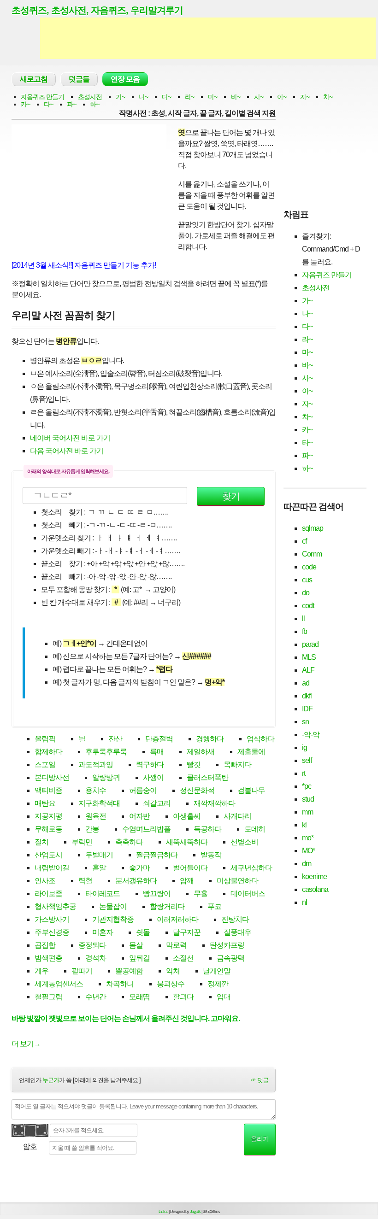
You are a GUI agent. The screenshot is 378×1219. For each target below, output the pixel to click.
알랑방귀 (106, 777)
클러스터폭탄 (207, 777)
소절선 (183, 958)
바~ (235, 96)
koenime (314, 876)
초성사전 (90, 96)
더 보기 (26, 1044)
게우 (41, 971)
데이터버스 (247, 893)
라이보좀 (48, 893)
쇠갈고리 (157, 803)
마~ (212, 96)
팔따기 (81, 971)
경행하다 (210, 739)
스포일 (45, 764)
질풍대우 (237, 932)
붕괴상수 (170, 984)
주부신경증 (52, 932)
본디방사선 (52, 777)
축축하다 (129, 842)
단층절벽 (159, 739)
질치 (41, 842)
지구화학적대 (99, 803)
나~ (143, 96)
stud (308, 799)
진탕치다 (235, 919)
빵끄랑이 (157, 893)
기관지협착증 (113, 919)
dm (306, 863)
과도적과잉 (95, 764)
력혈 (85, 881)
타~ (48, 104)
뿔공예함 (129, 971)
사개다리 (237, 816)
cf (304, 541)
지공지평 (48, 816)
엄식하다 (260, 739)
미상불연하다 (237, 881)
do (305, 593)
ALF (308, 670)
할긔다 (183, 997)
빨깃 (194, 764)
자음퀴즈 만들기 (42, 96)
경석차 (95, 958)
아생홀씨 (187, 816)
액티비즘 (48, 790)
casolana (315, 889)
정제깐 (217, 984)
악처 (173, 971)
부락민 (81, 842)
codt (308, 606)
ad (305, 683)
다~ (166, 96)
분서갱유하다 (136, 881)
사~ (258, 96)
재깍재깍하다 (214, 803)
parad (310, 644)
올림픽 (45, 739)
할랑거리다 (167, 906)
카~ (25, 104)
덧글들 (79, 79)
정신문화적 (197, 790)
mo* (307, 838)
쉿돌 (143, 932)
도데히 (254, 829)
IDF (307, 709)
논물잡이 (113, 906)
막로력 (176, 945)
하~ (94, 104)
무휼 (200, 893)
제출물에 (251, 752)
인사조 (45, 881)
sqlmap (312, 528)
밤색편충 (48, 958)
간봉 (92, 829)
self (307, 760)
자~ (304, 96)
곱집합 (45, 945)
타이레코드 (102, 893)
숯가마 (139, 868)
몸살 (136, 945)
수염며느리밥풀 (146, 829)
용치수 (95, 790)
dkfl (307, 696)
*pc (306, 786)
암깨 (187, 881)
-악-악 (310, 734)
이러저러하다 (177, 919)
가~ (120, 96)
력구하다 (150, 764)
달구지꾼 (187, 932)
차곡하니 (120, 984)
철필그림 (48, 997)
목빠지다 (237, 764)
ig (304, 747)
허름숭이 (143, 790)
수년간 (95, 997)
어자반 (139, 816)
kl (304, 825)
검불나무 (251, 790)
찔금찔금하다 (156, 855)
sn (305, 722)
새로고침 (33, 79)
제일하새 (200, 752)
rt (303, 773)
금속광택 (230, 958)
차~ (327, 96)
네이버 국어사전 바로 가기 (70, 438)
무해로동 (48, 829)
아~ (281, 96)
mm (307, 812)
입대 (223, 997)
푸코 (214, 906)
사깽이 (153, 777)
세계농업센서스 (59, 984)
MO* (308, 851)
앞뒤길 (139, 958)
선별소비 (244, 842)
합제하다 (48, 752)
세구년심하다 (251, 868)
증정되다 (92, 945)
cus (307, 580)
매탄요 (45, 803)
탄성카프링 (227, 945)
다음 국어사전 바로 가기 (66, 451)
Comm (312, 554)
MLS (309, 657)
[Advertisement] (208, 38)
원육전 (95, 816)
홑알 (99, 868)
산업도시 (48, 855)
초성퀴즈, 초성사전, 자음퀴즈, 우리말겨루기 (97, 10)
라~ (189, 96)
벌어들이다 (190, 868)
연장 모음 (125, 79)
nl (304, 902)
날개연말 (216, 971)
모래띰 (139, 997)
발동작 (211, 855)
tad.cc (163, 1211)
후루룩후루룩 (106, 752)
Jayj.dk (195, 1211)
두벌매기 (99, 855)
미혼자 (102, 932)
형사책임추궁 (55, 906)
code (309, 567)
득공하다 (207, 829)
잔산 (115, 739)
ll (303, 618)
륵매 (157, 752)
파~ (71, 104)
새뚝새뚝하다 (186, 842)
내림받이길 (52, 868)
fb (304, 631)
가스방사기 (52, 919)
